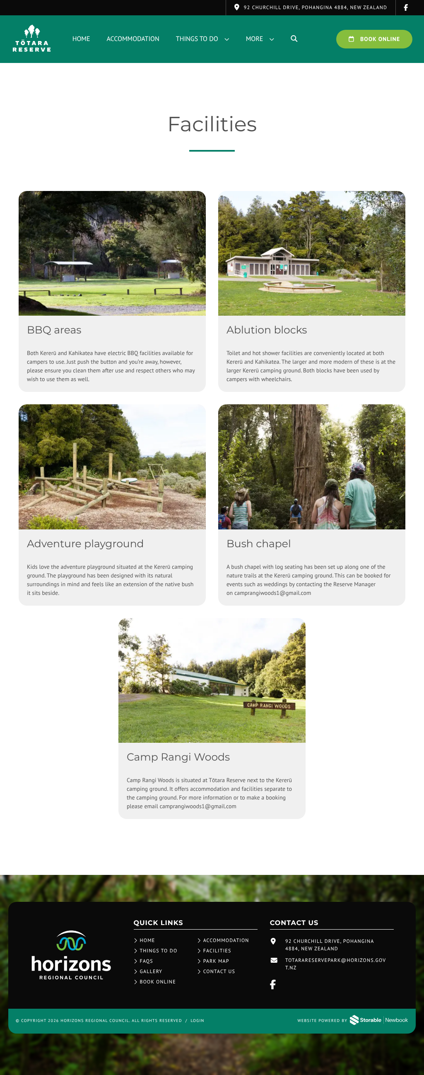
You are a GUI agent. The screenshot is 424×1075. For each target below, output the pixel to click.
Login (197, 1020)
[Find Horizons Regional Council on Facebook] (406, 7)
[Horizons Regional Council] (71, 979)
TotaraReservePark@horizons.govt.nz (335, 964)
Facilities (217, 951)
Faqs (146, 961)
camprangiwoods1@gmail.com (272, 593)
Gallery (151, 972)
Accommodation (133, 39)
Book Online (379, 39)
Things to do (197, 39)
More (254, 39)
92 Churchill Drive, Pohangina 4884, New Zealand (329, 945)
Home (81, 39)
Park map (216, 961)
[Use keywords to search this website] (294, 39)
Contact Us (219, 972)
